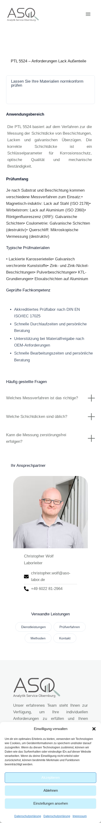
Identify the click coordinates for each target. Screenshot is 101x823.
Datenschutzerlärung (27, 816)
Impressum (80, 816)
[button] (94, 728)
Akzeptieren (50, 777)
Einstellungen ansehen (50, 803)
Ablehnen (50, 790)
